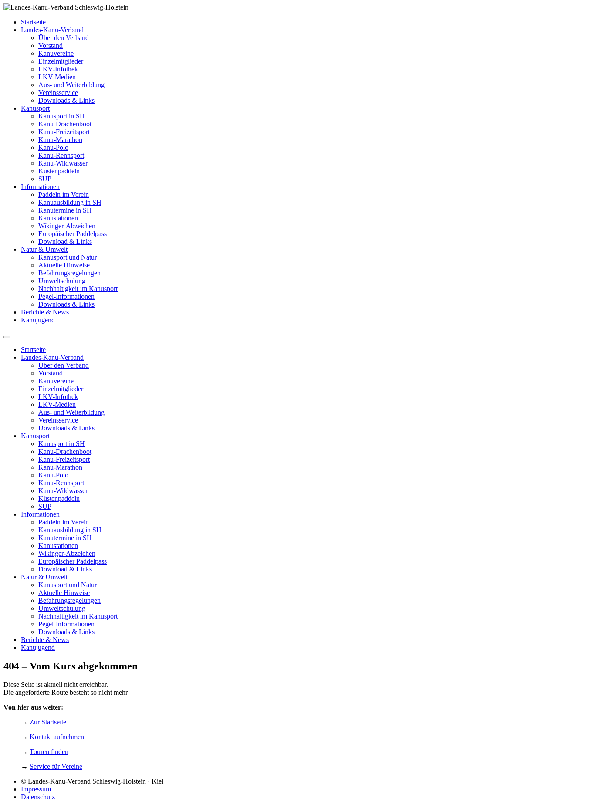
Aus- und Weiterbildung (71, 84)
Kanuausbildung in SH (69, 202)
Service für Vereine (56, 766)
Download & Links (65, 241)
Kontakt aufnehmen (57, 736)
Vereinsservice (58, 92)
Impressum (36, 789)
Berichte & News (45, 312)
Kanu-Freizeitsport (64, 131)
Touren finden (49, 751)
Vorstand (50, 45)
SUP (44, 179)
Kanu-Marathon (60, 139)
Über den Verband (63, 37)
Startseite (33, 22)
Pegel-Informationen (66, 296)
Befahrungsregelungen (69, 273)
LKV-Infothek (58, 69)
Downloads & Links (66, 100)
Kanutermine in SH (65, 210)
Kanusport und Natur (67, 257)
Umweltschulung (61, 280)
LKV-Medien (57, 77)
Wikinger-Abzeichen (66, 226)
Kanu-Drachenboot (64, 124)
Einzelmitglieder (60, 61)
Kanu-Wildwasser (63, 163)
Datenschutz (38, 797)
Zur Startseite (48, 722)
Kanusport (35, 108)
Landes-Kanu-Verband (52, 30)
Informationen (40, 186)
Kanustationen (58, 218)
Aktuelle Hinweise (64, 265)
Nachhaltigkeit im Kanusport (78, 288)
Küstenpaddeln (59, 171)
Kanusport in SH (61, 116)
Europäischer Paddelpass (72, 233)
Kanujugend (38, 320)
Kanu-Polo (53, 147)
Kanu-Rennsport (61, 155)
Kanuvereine (56, 53)
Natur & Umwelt (44, 249)
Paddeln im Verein (63, 194)
